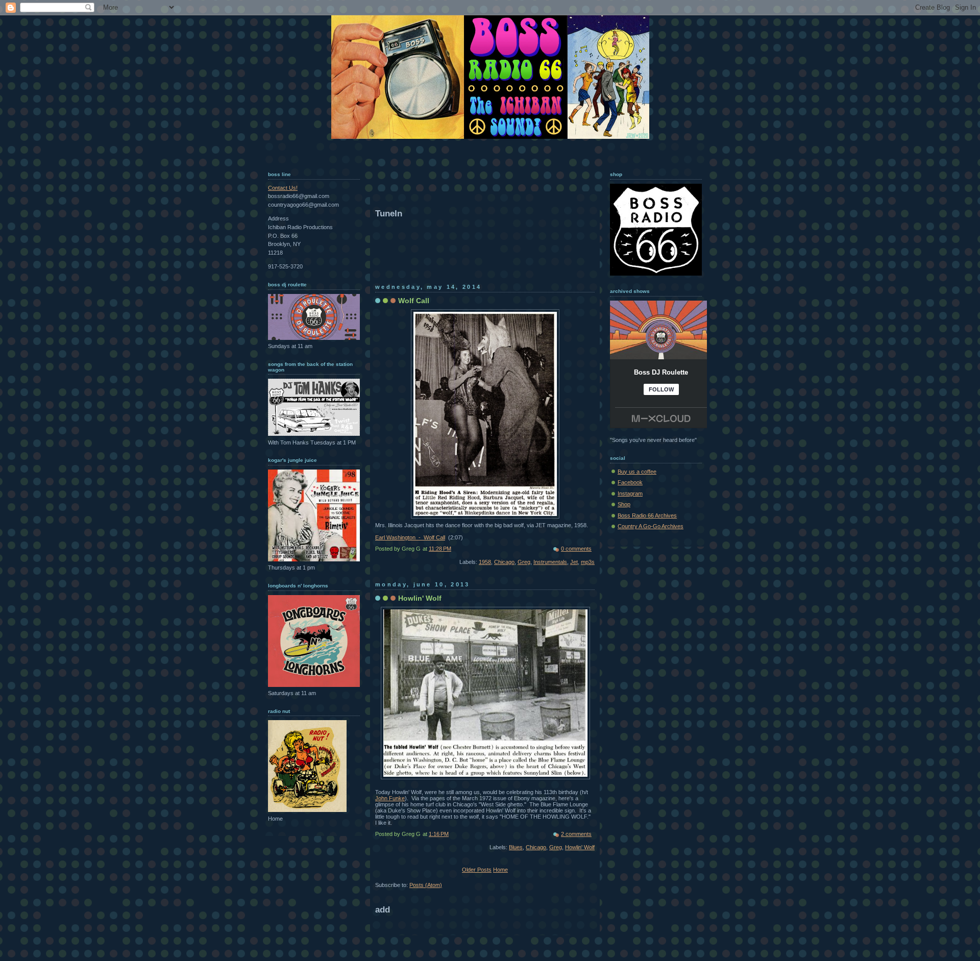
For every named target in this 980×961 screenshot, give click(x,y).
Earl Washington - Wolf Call (410, 537)
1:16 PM (439, 834)
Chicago (504, 562)
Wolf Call (413, 301)
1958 (485, 562)
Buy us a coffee (637, 472)
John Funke (390, 798)
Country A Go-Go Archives (650, 526)
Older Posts (477, 870)
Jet (574, 562)
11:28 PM (440, 549)
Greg (524, 562)
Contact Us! (283, 188)
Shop (624, 504)
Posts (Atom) (425, 885)
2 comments (576, 834)
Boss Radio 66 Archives (647, 515)
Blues (516, 847)
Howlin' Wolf (420, 598)
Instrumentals (550, 562)
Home (500, 870)
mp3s (588, 562)
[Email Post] (594, 549)
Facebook (630, 482)
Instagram (630, 493)
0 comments (576, 549)
